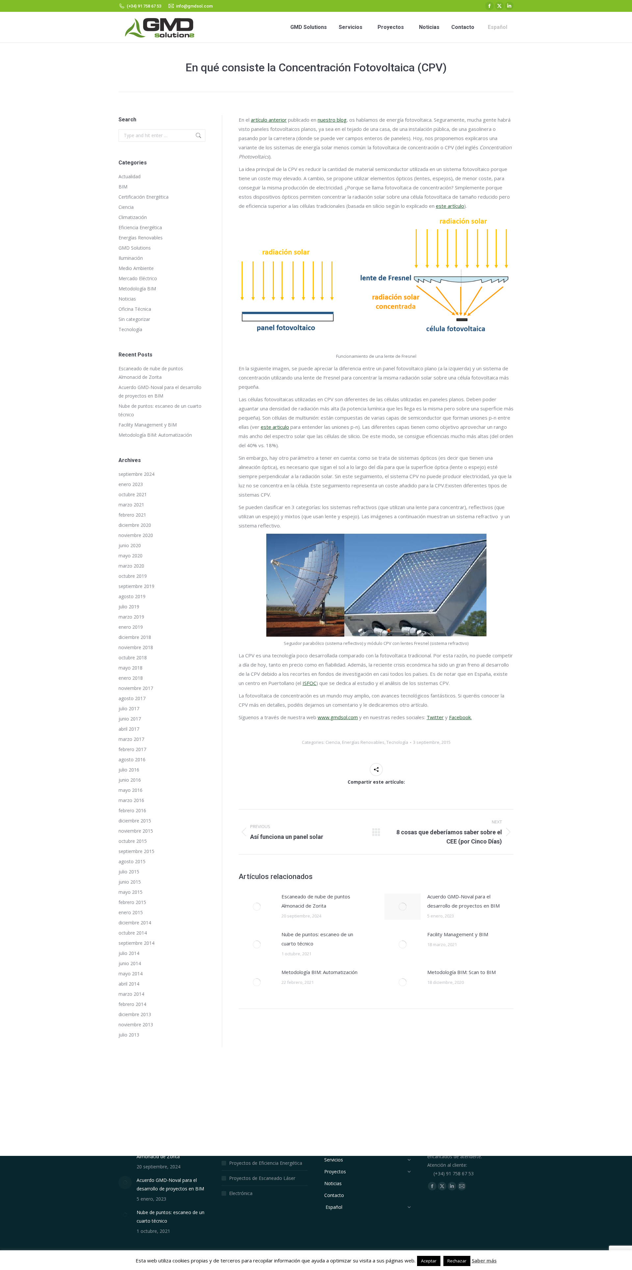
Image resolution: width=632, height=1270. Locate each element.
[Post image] (257, 906)
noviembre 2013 (135, 1024)
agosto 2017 (131, 698)
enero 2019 (130, 627)
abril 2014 (128, 984)
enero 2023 (130, 484)
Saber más (484, 1260)
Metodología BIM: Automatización (319, 972)
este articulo (275, 427)
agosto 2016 (131, 759)
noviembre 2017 (135, 688)
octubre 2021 (132, 494)
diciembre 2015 (134, 821)
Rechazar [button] (456, 1261)
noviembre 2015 (135, 831)
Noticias (127, 299)
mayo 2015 (130, 892)
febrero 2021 (132, 515)
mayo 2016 (130, 790)
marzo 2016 (131, 800)
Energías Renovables (363, 742)
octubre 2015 (132, 841)
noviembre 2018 (135, 647)
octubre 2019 (132, 576)
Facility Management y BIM (457, 934)
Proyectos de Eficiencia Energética (265, 1163)
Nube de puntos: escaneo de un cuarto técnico (317, 939)
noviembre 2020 (135, 535)
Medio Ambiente (136, 268)
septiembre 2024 (136, 474)
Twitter (435, 717)
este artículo (450, 206)
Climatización (132, 217)
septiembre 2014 (136, 943)
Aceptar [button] (428, 1261)
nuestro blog (332, 119)
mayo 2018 (130, 668)
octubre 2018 (132, 657)
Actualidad (129, 176)
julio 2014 (128, 953)
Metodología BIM (137, 288)
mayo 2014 (130, 973)
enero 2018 (130, 678)
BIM (122, 186)
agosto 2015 (131, 861)
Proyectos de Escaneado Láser (262, 1178)
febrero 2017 (132, 749)
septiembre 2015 (136, 851)
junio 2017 (129, 719)
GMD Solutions (134, 248)
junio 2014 (129, 963)
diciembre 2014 (134, 922)
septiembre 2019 (136, 586)
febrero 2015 (132, 902)
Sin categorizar (134, 319)
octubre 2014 (132, 933)
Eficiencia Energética (140, 227)
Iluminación (130, 258)
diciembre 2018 (134, 637)
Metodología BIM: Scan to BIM (461, 972)
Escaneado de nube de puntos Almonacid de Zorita (315, 901)
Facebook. (460, 717)
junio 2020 (129, 545)
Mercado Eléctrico (137, 278)
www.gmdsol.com (338, 717)
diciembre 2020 (134, 525)
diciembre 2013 (134, 1014)
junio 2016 (129, 780)
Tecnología (397, 742)
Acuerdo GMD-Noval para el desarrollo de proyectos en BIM (463, 901)
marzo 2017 (131, 739)
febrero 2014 (132, 1004)
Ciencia (333, 742)
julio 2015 (128, 871)
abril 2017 (128, 729)
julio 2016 (128, 770)
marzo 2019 (131, 617)
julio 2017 (128, 708)
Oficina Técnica (134, 309)
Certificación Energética (143, 197)
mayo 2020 (130, 555)
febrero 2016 (132, 810)
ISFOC (309, 683)
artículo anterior (269, 119)
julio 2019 (128, 606)
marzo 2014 (131, 994)
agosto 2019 (131, 596)
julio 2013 (128, 1035)
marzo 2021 (131, 504)
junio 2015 (129, 882)
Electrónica (240, 1193)
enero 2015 (130, 912)
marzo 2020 (131, 566)
